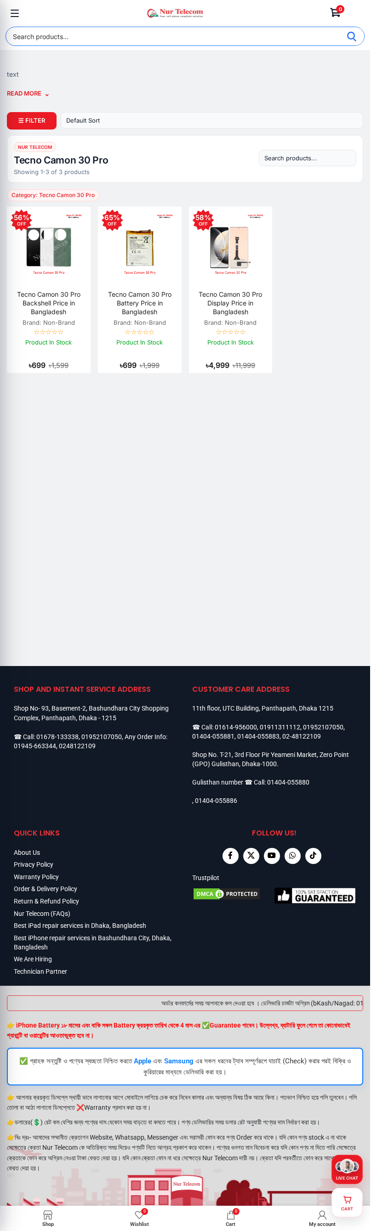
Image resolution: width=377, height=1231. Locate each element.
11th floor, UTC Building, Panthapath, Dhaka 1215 (262, 708)
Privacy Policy (33, 864)
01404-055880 (288, 782)
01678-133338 (57, 736)
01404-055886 (216, 800)
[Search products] (307, 158)
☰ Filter (31, 120)
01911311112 (280, 727)
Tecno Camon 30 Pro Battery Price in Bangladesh (139, 303)
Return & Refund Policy (46, 901)
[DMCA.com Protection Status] (233, 895)
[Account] (355, 13)
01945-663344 (35, 746)
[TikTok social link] (313, 856)
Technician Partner (40, 971)
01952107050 (101, 736)
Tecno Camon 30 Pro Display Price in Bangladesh (230, 303)
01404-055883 (258, 736)
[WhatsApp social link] (293, 856)
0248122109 (77, 746)
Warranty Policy (36, 877)
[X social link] (251, 856)
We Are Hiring (33, 959)
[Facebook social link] (231, 856)
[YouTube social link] (272, 856)
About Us (27, 852)
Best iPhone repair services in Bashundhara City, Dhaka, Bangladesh (92, 942)
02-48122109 (301, 736)
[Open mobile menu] (15, 13)
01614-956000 (236, 727)
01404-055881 (213, 736)
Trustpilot (205, 877)
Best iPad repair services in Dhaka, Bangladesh (80, 925)
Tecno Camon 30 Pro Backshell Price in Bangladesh (48, 303)
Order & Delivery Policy (45, 888)
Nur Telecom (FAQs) (42, 913)
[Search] (351, 36)
